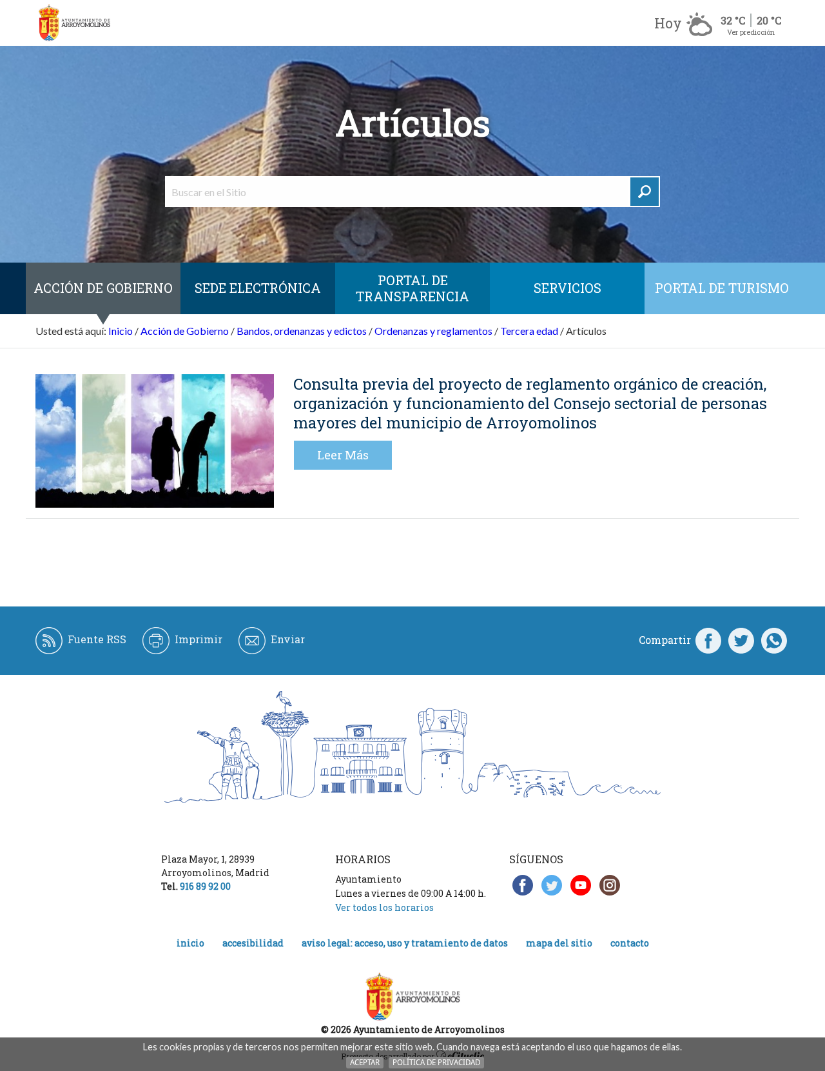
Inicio (120, 331)
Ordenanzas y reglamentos (433, 331)
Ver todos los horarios (384, 907)
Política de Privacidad (436, 1062)
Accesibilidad (253, 943)
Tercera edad (529, 331)
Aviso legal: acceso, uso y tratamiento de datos (405, 943)
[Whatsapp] (774, 640)
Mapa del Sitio (559, 943)
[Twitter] (741, 640)
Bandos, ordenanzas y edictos (302, 331)
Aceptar (365, 1062)
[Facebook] (708, 640)
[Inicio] (74, 23)
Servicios (567, 287)
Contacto (629, 943)
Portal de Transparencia (412, 288)
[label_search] (644, 191)
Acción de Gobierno (103, 287)
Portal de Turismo (722, 287)
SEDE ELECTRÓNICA (258, 287)
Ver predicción (751, 32)
